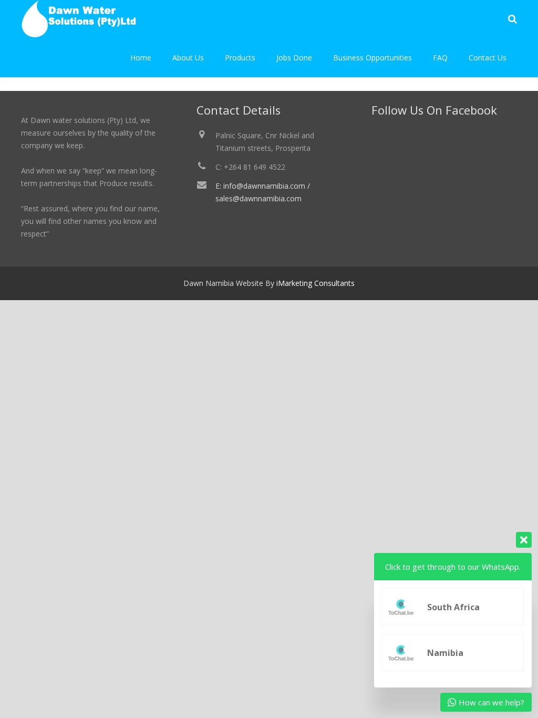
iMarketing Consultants (315, 283)
